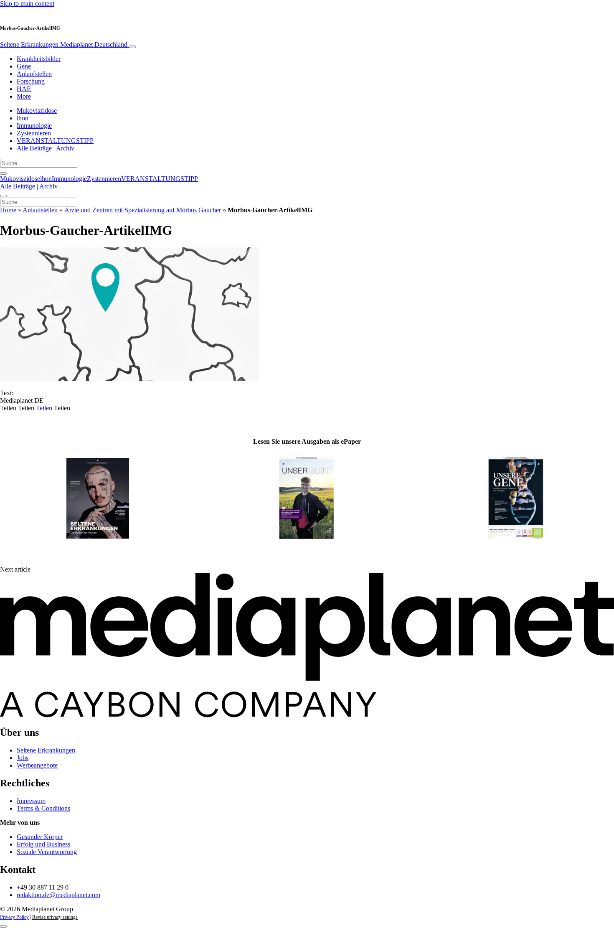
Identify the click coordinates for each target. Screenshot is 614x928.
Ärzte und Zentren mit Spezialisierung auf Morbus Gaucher (142, 210)
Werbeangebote (37, 765)
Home (8, 210)
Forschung (31, 81)
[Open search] (3, 173)
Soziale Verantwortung (47, 851)
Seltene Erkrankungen (63, 44)
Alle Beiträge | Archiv (45, 148)
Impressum (31, 800)
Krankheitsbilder (39, 58)
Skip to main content (27, 3)
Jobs (22, 757)
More (24, 96)
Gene (24, 66)
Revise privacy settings (55, 917)
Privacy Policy (14, 917)
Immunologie (34, 125)
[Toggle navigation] (132, 47)
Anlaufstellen (34, 73)
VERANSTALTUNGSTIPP (55, 140)
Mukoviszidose (37, 110)
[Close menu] (3, 196)
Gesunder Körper (40, 836)
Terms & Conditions (43, 808)
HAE (24, 88)
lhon (22, 118)
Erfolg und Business (43, 844)
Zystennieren (34, 133)
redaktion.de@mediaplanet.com (58, 894)
